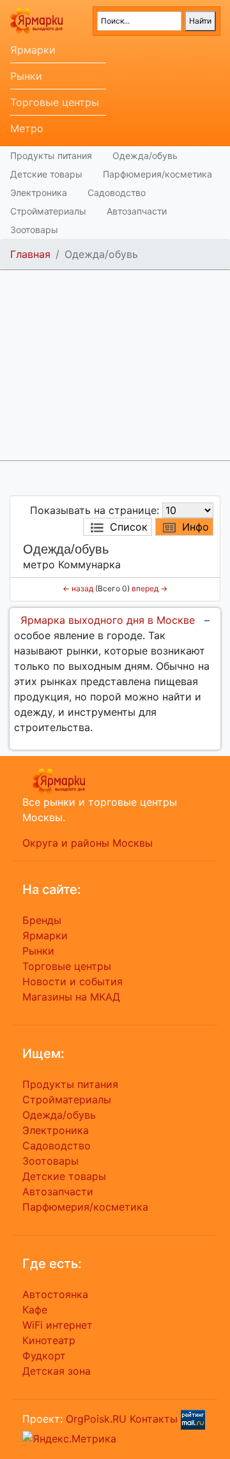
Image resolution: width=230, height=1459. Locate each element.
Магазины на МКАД (71, 996)
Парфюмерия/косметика (157, 174)
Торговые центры (54, 102)
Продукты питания (51, 155)
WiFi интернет (57, 1325)
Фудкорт (44, 1355)
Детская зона (56, 1371)
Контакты (154, 1418)
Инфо (195, 526)
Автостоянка (55, 1294)
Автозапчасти (137, 211)
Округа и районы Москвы (87, 842)
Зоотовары (34, 229)
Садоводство (117, 192)
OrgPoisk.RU (96, 1418)
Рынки (26, 76)
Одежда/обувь (145, 155)
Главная (30, 254)
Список (129, 526)
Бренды (41, 920)
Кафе (34, 1309)
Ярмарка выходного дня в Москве (107, 620)
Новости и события (72, 981)
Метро (26, 128)
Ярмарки (33, 49)
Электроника (38, 192)
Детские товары (46, 174)
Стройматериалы (48, 211)
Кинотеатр (48, 1340)
